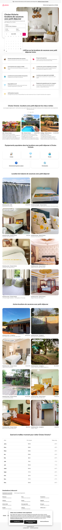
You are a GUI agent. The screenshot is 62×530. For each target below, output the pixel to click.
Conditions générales (34, 527)
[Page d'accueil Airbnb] (5, 5)
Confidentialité (26, 527)
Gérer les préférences (44, 521)
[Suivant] (33, 112)
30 (20, 48)
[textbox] (9, 30)
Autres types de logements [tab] (19, 493)
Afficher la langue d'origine (43, 1)
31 (6, 51)
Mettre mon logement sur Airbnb (50, 5)
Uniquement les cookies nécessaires (30, 522)
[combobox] (15, 26)
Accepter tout (17, 521)
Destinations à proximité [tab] (7, 493)
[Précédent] (28, 112)
